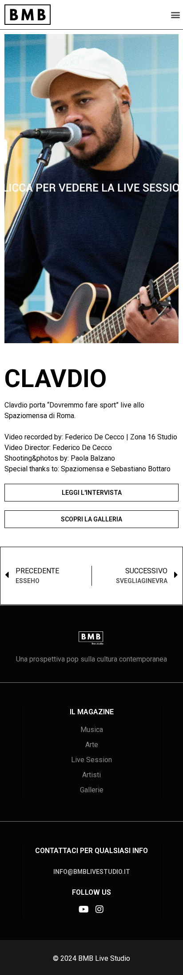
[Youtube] (83, 909)
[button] (175, 14)
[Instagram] (99, 909)
